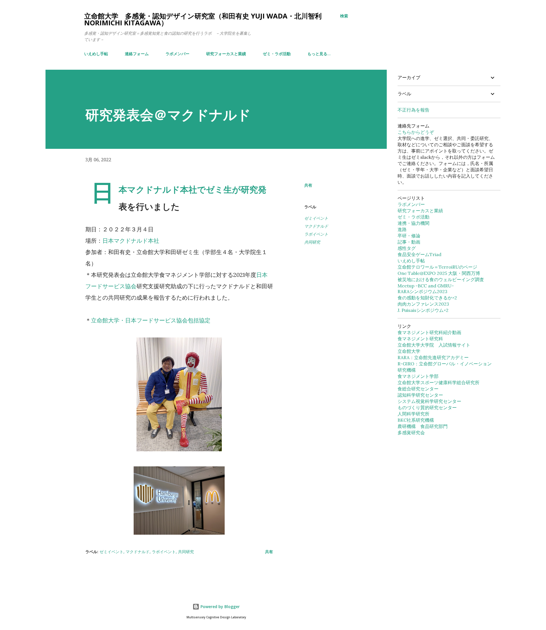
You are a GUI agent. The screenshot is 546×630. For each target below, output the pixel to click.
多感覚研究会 (411, 432)
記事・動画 (409, 242)
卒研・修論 (409, 235)
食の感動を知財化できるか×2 (427, 297)
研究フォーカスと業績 (226, 53)
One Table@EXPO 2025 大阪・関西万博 (439, 273)
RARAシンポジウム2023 (422, 291)
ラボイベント (316, 234)
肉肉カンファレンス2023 (423, 304)
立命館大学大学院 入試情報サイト (434, 345)
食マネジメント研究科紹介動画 (429, 332)
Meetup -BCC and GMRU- (426, 286)
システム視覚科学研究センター (429, 401)
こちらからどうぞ (416, 132)
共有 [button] (308, 185)
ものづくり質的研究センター (427, 407)
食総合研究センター (418, 389)
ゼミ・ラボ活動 (277, 53)
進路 (402, 229)
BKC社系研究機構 (416, 420)
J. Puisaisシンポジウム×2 (423, 310)
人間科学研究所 (413, 414)
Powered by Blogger (219, 606)
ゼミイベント (316, 218)
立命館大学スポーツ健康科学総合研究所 (438, 382)
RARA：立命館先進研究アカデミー (433, 357)
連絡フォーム (137, 53)
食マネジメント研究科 (420, 338)
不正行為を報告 (413, 110)
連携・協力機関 (413, 223)
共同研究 (312, 242)
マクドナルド (316, 226)
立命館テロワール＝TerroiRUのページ (437, 267)
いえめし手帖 (96, 53)
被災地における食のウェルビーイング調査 (441, 279)
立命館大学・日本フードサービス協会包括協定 (150, 320)
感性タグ (407, 248)
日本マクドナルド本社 (130, 240)
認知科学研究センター (420, 395)
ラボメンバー (177, 53)
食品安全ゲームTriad (419, 254)
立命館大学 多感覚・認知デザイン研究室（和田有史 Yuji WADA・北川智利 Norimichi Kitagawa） (203, 19)
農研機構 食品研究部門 (423, 426)
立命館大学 (409, 351)
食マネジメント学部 (418, 376)
